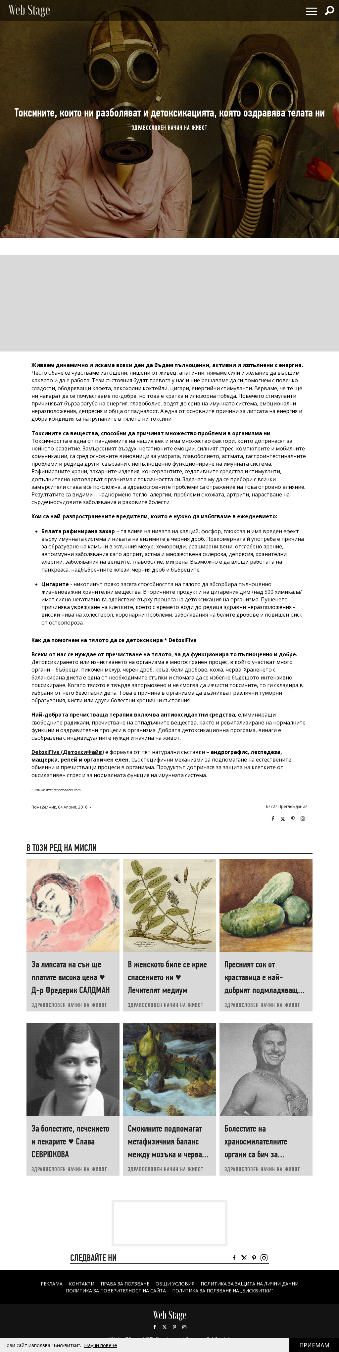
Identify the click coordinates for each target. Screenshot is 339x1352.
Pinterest (174, 1327)
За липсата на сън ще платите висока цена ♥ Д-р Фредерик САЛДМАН (70, 977)
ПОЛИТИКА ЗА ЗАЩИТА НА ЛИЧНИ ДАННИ (250, 1284)
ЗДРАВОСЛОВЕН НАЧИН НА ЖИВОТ (169, 127)
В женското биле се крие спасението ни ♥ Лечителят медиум (167, 977)
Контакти (81, 1284)
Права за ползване (125, 1284)
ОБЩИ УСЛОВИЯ (175, 1284)
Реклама (52, 1284)
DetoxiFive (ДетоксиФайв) (67, 752)
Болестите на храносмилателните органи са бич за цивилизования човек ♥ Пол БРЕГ (263, 1154)
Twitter (283, 819)
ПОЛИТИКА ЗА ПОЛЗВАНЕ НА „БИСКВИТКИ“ (222, 1290)
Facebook (273, 819)
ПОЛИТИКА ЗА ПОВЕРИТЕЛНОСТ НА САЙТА (116, 1290)
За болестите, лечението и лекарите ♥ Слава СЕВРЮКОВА (70, 1141)
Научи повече (100, 1345)
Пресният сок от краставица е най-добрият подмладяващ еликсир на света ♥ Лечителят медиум (261, 990)
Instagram (303, 819)
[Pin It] (293, 819)
